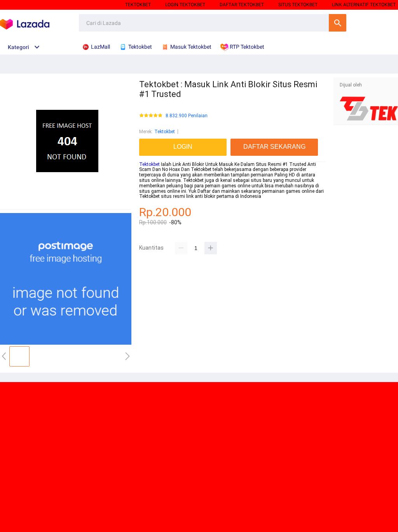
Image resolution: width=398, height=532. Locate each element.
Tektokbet (138, 4)
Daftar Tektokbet (242, 4)
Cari (337, 23)
